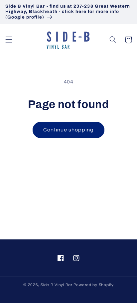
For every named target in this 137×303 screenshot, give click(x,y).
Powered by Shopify (93, 285)
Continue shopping (68, 129)
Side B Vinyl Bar (56, 285)
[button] (8, 39)
